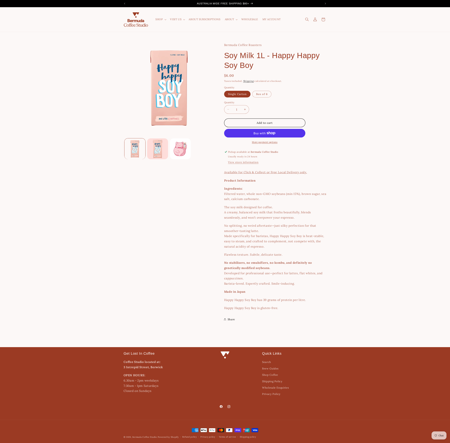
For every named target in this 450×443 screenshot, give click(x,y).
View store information (243, 162)
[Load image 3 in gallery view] (180, 148)
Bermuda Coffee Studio (144, 437)
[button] (160, 19)
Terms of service (227, 437)
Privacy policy (207, 437)
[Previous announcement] (124, 3)
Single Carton (237, 94)
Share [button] (231, 319)
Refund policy (189, 437)
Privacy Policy (271, 394)
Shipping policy (248, 437)
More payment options (265, 141)
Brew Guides (270, 368)
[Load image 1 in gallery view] (134, 148)
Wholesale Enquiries (275, 387)
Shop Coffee (270, 375)
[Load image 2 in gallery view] (157, 148)
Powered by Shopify (168, 437)
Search (266, 362)
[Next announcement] (325, 3)
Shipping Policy (272, 381)
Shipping (248, 80)
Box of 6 (261, 94)
